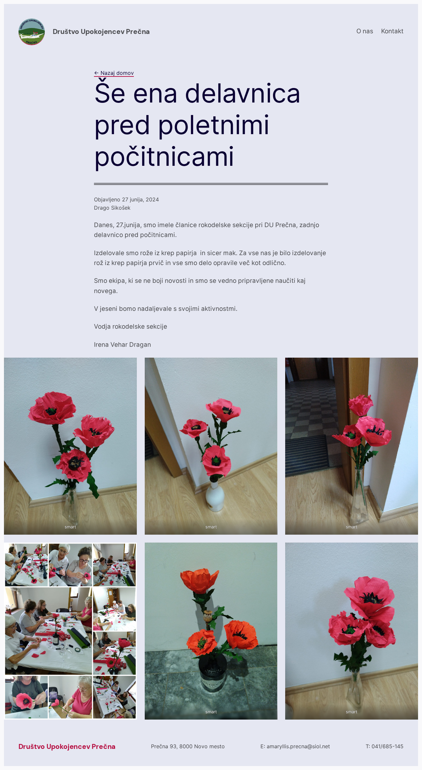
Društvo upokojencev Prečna (101, 31)
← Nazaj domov (114, 73)
